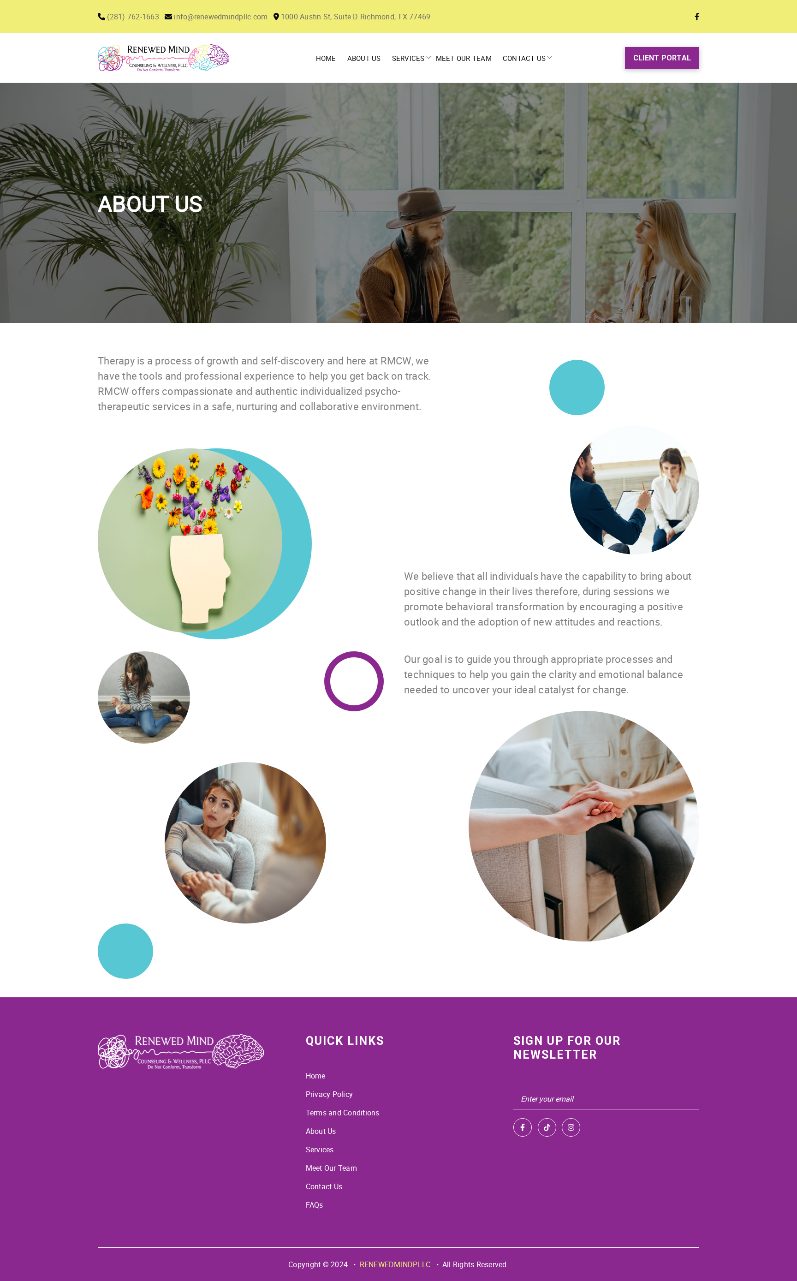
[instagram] (571, 1127)
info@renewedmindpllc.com (220, 17)
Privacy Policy (329, 1094)
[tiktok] (547, 1127)
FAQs (314, 1205)
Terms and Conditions (343, 1113)
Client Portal (662, 58)
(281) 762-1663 (132, 17)
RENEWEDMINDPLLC (395, 1264)
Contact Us (524, 58)
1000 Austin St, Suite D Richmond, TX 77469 (355, 17)
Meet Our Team (464, 58)
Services (408, 58)
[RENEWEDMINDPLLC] (181, 1051)
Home (326, 58)
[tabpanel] (398, 203)
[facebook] (522, 1127)
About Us (364, 58)
